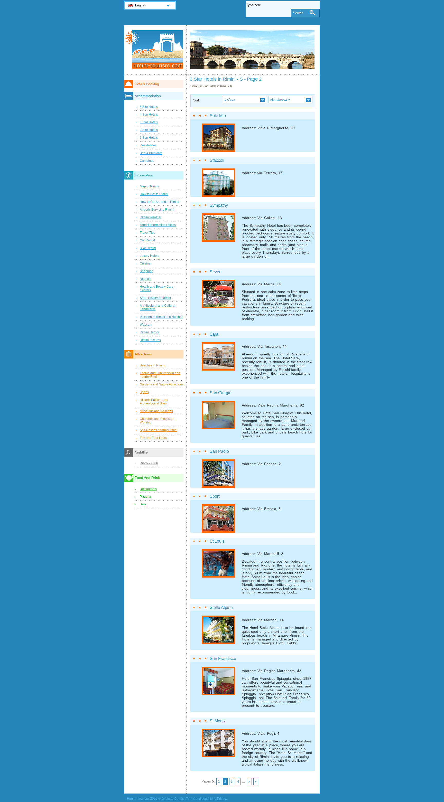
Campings (147, 161)
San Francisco (223, 658)
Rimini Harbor (149, 332)
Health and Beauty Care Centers (156, 288)
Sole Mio (218, 116)
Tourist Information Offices (158, 225)
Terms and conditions (201, 798)
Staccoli (217, 160)
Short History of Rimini (155, 298)
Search (298, 13)
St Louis (217, 541)
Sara (214, 334)
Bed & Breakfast (151, 153)
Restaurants (148, 489)
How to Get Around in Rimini (159, 202)
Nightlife (145, 279)
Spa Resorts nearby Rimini (158, 430)
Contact (179, 798)
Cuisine (145, 263)
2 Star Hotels (149, 130)
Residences (148, 145)
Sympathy (219, 205)
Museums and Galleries (156, 411)
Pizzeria (145, 496)
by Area (230, 99)
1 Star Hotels (149, 137)
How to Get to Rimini (154, 194)
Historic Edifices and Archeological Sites (154, 401)
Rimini (193, 85)
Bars (143, 504)
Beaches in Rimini (152, 365)
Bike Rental (148, 248)
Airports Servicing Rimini (157, 209)
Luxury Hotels (149, 256)
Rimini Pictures (150, 340)
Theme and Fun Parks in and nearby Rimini (160, 375)
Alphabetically (280, 99)
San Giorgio (221, 393)
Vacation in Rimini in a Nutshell (161, 317)
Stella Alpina (221, 607)
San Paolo (219, 451)
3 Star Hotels (149, 122)
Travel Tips (147, 232)
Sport (214, 496)
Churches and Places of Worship (156, 420)
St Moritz (218, 721)
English (140, 5)
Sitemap (167, 798)
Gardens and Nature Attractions (161, 384)
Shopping (146, 271)
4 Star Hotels (149, 114)
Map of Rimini (149, 186)
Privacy (222, 798)
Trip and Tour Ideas (153, 438)
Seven (215, 272)
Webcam (146, 324)
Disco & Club (149, 463)
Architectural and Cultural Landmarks (157, 307)
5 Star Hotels (149, 107)
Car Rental (147, 240)
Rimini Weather (150, 217)
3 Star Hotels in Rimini (213, 85)
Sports (144, 392)
